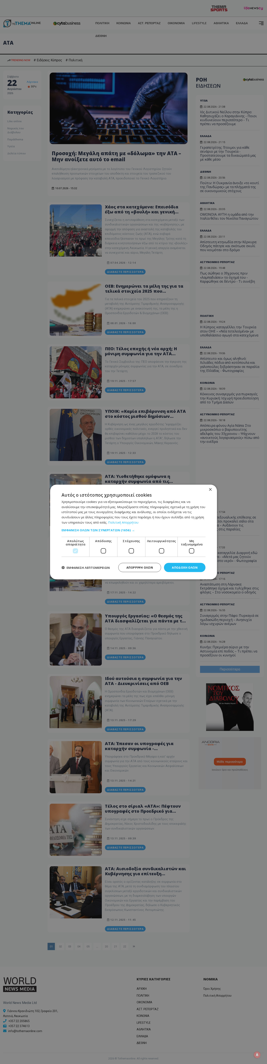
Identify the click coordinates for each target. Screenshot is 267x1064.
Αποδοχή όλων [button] (185, 567)
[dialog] (133, 532)
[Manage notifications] (257, 1054)
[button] (133, 530)
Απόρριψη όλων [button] (139, 567)
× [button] (210, 489)
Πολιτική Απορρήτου (123, 522)
